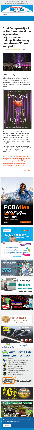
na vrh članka (27, 170)
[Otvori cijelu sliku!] (17, 62)
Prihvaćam (7, 425)
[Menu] (4, 18)
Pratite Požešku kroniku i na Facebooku (17, 1)
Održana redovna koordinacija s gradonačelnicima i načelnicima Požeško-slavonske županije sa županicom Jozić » (16, 164)
